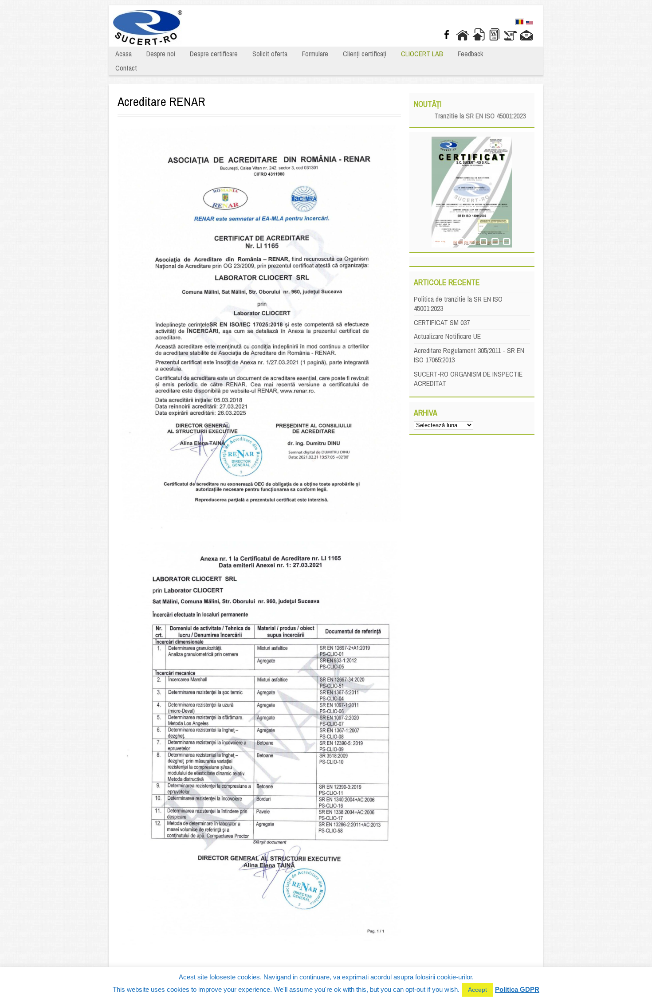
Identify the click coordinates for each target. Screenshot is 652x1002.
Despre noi (160, 54)
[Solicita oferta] (479, 35)
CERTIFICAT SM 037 (442, 322)
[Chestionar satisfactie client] (510, 35)
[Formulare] (495, 35)
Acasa (123, 54)
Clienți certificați (364, 54)
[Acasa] (463, 35)
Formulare (315, 54)
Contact (126, 68)
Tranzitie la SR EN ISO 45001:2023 (468, 116)
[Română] (520, 23)
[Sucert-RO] (147, 43)
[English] (529, 23)
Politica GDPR (517, 989)
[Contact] (526, 35)
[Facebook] (447, 35)
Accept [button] (477, 989)
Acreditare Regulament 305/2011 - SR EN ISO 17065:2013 (469, 355)
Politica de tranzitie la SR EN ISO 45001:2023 (458, 303)
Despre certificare (214, 54)
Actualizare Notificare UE (447, 336)
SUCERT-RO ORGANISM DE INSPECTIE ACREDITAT (468, 378)
